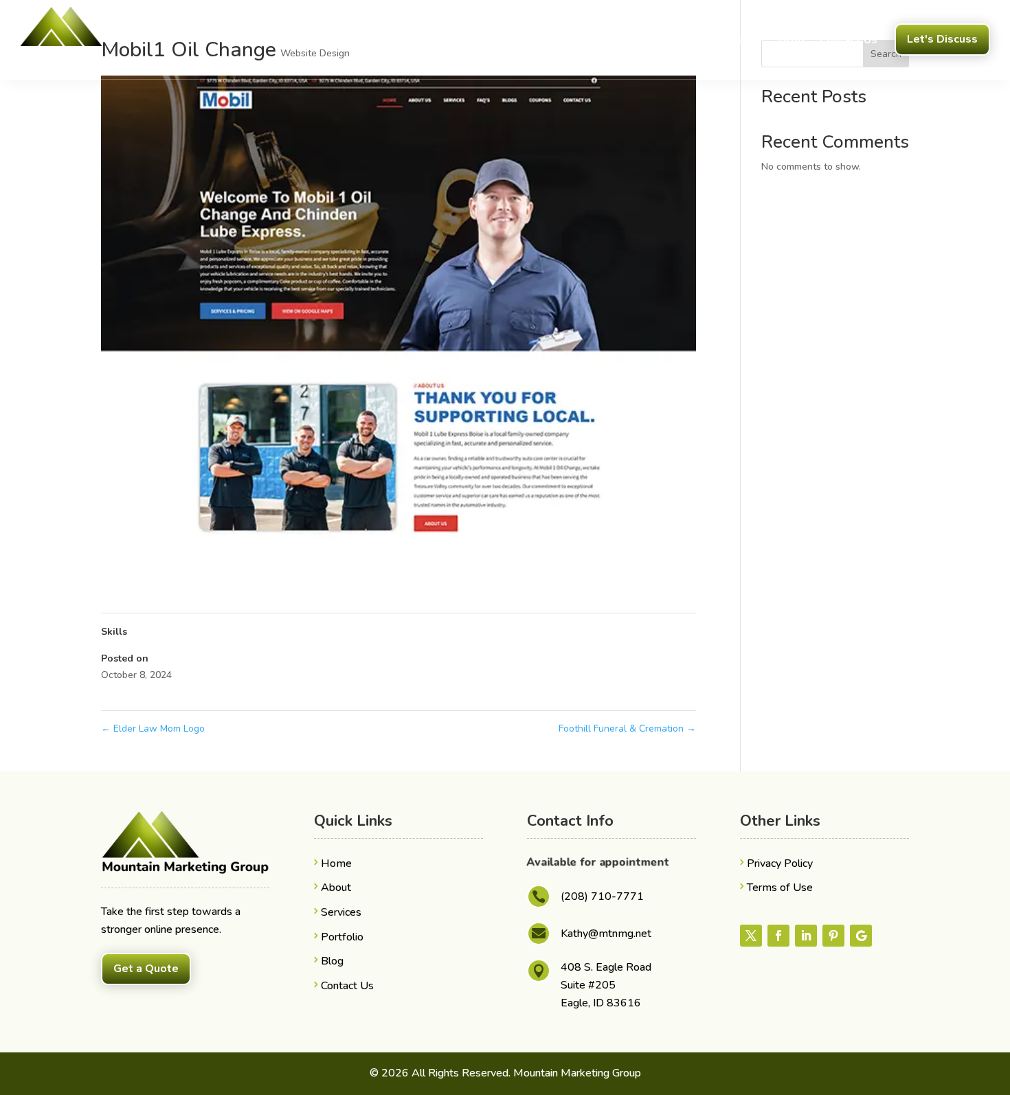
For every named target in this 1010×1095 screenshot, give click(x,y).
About (673, 39)
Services (727, 39)
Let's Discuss (942, 39)
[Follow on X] (751, 936)
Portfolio (342, 937)
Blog (792, 39)
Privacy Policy (780, 863)
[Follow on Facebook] (778, 936)
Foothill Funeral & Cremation (627, 728)
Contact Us (848, 39)
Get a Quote (146, 968)
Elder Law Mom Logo (153, 728)
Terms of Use (780, 887)
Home (626, 39)
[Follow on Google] (861, 936)
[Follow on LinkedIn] (806, 936)
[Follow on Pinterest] (833, 936)
